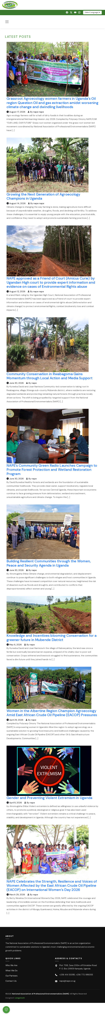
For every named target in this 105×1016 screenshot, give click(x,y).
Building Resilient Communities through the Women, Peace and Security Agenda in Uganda (49, 563)
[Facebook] (67, 12)
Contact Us (11, 981)
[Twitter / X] (71, 12)
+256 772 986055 (84, 974)
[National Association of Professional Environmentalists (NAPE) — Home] (52, 5)
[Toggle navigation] (7, 21)
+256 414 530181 (67, 974)
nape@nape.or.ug (67, 981)
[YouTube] (75, 12)
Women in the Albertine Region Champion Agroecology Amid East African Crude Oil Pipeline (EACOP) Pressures (52, 713)
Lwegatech (20, 998)
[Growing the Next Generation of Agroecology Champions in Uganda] (47, 164)
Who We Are (11, 965)
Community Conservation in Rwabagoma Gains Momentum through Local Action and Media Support (49, 376)
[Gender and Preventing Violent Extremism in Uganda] (49, 770)
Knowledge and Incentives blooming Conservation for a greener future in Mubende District (52, 637)
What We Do (11, 970)
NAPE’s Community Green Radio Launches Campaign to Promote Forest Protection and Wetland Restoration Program (52, 469)
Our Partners (11, 975)
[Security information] (6, 1009)
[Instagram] (79, 12)
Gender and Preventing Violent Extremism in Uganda (49, 798)
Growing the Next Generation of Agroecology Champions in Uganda (43, 196)
